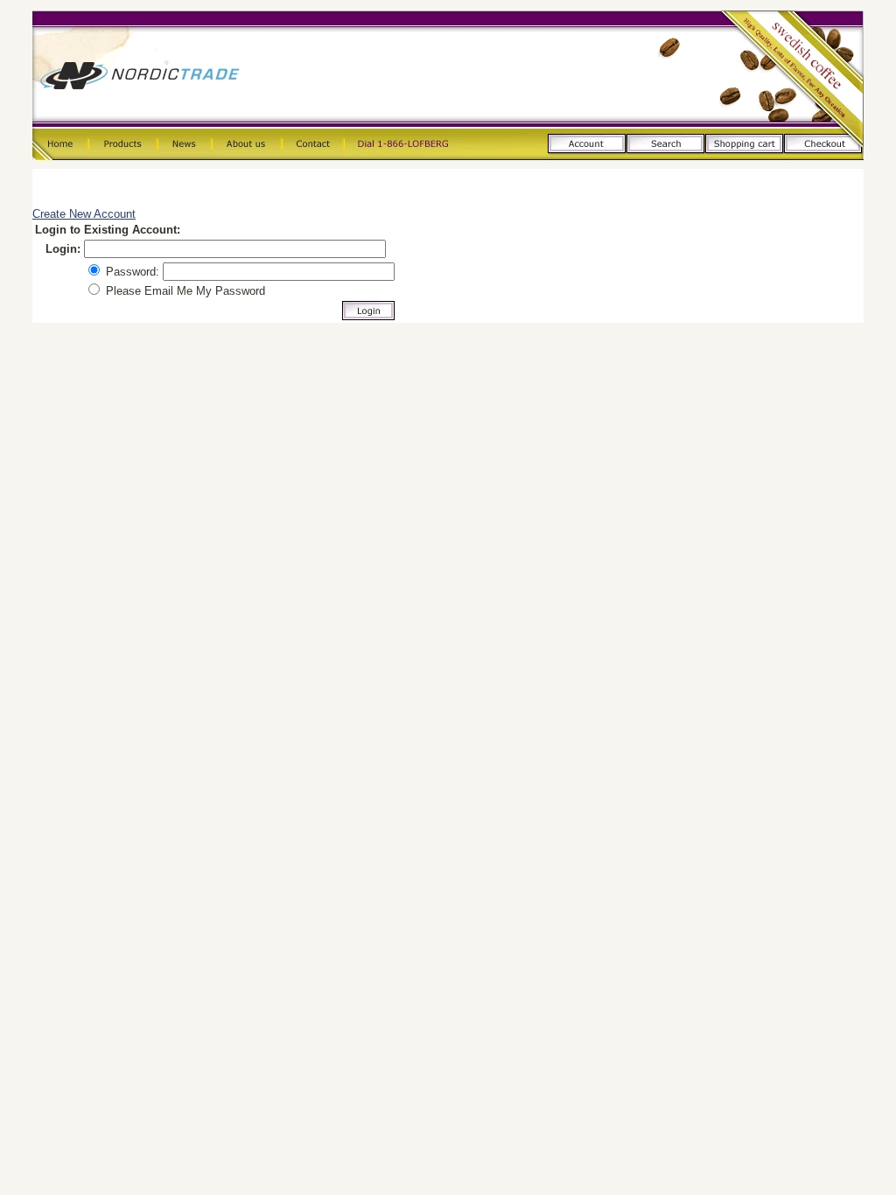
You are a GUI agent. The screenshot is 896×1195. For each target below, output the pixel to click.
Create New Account (84, 213)
